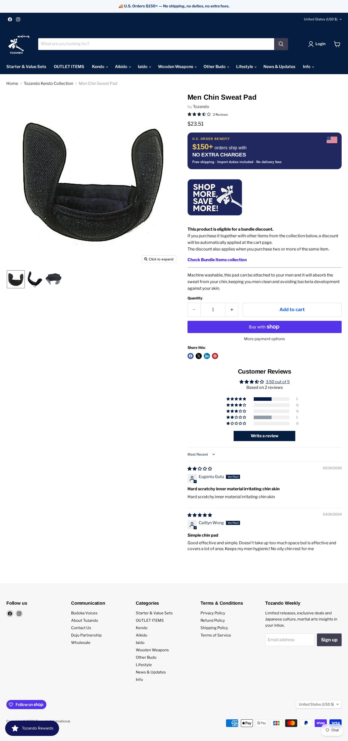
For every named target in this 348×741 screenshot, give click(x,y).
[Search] (281, 44)
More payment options (264, 339)
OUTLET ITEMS (69, 66)
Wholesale (80, 642)
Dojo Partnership (86, 635)
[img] (200, 468)
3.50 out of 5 (278, 381)
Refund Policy (212, 620)
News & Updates (279, 66)
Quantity (195, 298)
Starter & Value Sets (26, 66)
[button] (318, 44)
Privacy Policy (212, 613)
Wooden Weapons (176, 66)
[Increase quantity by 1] (231, 310)
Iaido (143, 66)
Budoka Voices (84, 613)
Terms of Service (215, 635)
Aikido (121, 66)
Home (12, 83)
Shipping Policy (214, 628)
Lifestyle (245, 66)
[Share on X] (199, 356)
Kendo (98, 66)
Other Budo (215, 66)
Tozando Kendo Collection (48, 83)
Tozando (201, 106)
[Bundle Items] (215, 218)
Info (307, 66)
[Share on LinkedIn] (207, 356)
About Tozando (84, 620)
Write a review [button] (264, 435)
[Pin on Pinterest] (215, 356)
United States (321, 19)
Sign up (329, 639)
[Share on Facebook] (191, 356)
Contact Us (81, 628)
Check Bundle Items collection (217, 259)
